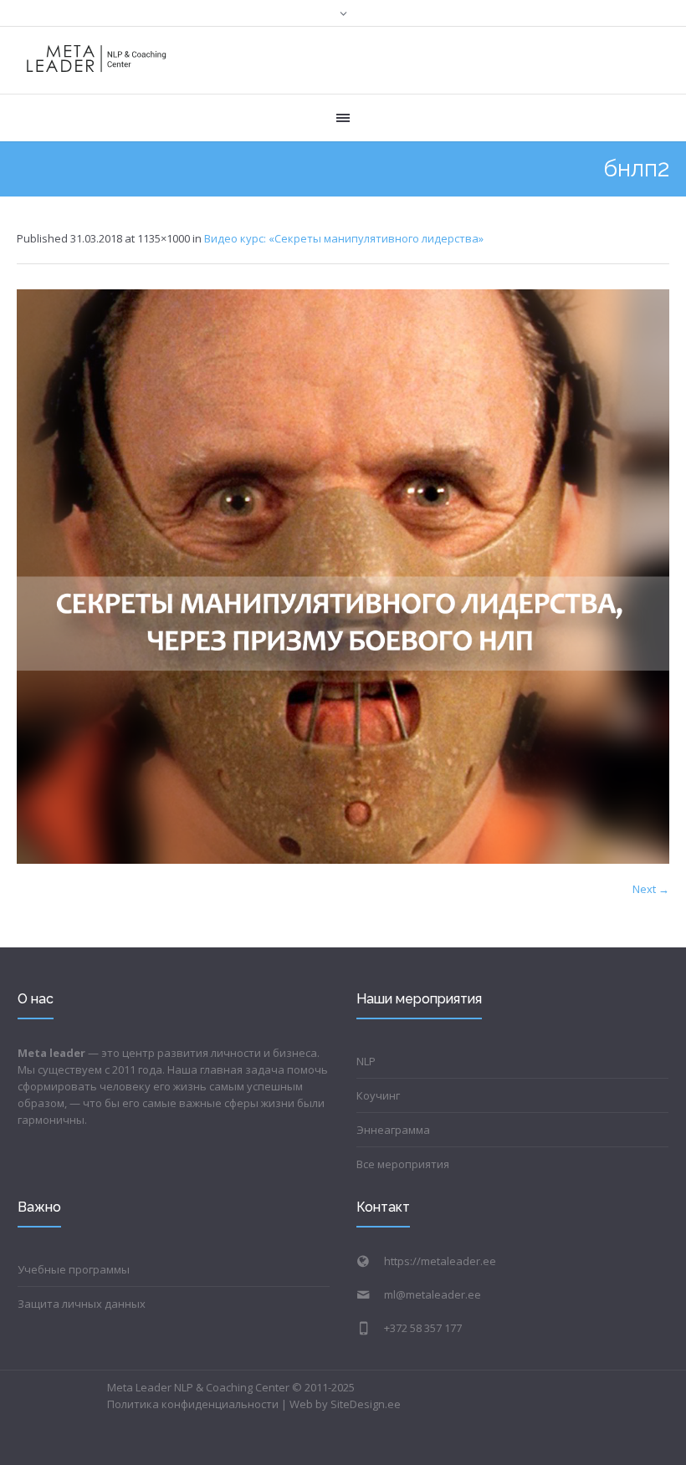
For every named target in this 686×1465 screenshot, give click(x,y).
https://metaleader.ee (440, 1260)
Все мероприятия (402, 1163)
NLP (366, 1061)
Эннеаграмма (393, 1129)
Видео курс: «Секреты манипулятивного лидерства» (344, 238)
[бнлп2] (343, 576)
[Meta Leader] (97, 61)
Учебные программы (74, 1269)
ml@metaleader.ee (432, 1294)
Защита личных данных (82, 1303)
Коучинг (378, 1095)
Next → (650, 888)
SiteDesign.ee (365, 1403)
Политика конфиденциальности (193, 1403)
